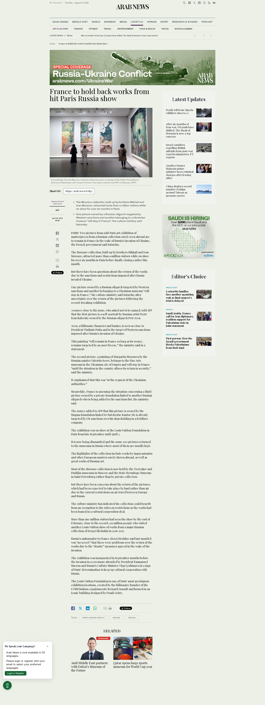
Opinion (152, 21)
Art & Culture (60, 29)
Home (52, 43)
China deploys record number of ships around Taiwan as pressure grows (179, 191)
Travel (107, 29)
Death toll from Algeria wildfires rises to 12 (179, 111)
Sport (164, 21)
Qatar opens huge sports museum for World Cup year (132, 665)
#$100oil (132, 618)
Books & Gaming (183, 29)
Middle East (80, 21)
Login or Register (15, 673)
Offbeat (93, 29)
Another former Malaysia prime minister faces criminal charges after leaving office (179, 172)
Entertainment (125, 29)
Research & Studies (185, 21)
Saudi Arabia (60, 21)
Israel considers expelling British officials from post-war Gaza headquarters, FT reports (179, 151)
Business (110, 21)
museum (116, 618)
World (96, 21)
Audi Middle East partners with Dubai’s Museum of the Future (89, 666)
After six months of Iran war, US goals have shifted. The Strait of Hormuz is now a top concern (119, 36)
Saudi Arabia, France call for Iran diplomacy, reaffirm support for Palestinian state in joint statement (180, 320)
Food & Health (147, 29)
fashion (78, 29)
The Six (165, 29)
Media (123, 21)
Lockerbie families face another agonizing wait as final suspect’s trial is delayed (180, 296)
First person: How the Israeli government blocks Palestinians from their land (179, 343)
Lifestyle (137, 21)
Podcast (207, 21)
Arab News (57, 3)
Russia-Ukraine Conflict (94, 618)
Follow (58, 272)
